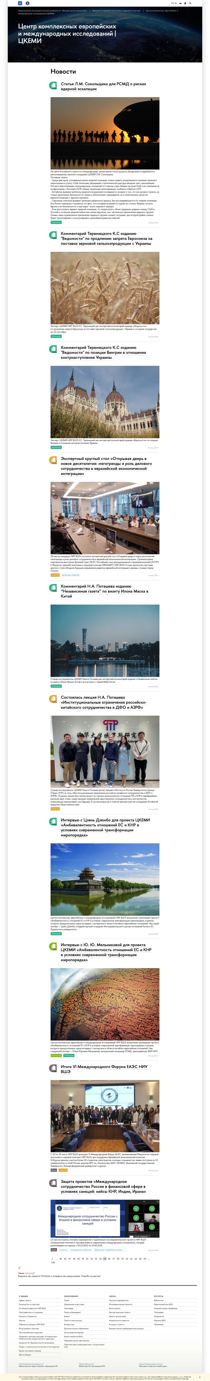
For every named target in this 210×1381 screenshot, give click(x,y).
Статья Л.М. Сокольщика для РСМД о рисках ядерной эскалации (103, 86)
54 (100, 1258)
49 (78, 1258)
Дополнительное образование (76, 1328)
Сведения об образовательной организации (36, 1343)
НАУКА (112, 1296)
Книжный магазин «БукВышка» (165, 1308)
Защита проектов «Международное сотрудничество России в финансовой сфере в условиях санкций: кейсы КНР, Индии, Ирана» (103, 1186)
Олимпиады (68, 1308)
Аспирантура (69, 1324)
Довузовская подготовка (74, 1304)
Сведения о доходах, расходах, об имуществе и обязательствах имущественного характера (38, 1337)
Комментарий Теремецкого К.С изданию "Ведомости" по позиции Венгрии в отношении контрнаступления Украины (103, 352)
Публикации (158, 1324)
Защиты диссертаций (117, 1316)
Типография (158, 1312)
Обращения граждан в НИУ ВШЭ (32, 1324)
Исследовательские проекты (120, 1304)
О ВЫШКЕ (23, 1296)
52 (92, 1258)
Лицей (66, 1300)
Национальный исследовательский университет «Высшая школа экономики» (53, 10)
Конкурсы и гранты (116, 1324)
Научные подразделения (118, 1300)
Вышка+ (67, 1316)
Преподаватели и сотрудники (31, 1312)
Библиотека (158, 1300)
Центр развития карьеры (74, 1332)
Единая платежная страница (30, 1351)
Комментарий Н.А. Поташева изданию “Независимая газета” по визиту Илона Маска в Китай (104, 591)
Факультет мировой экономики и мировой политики (116, 10)
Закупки (22, 1320)
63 (140, 1258)
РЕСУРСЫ (158, 1296)
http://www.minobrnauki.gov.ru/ (31, 1364)
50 (83, 1258)
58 (118, 1258)
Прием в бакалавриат (72, 1312)
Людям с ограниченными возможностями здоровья (39, 1347)
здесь (145, 1377)
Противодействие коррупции (31, 1332)
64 (145, 1258)
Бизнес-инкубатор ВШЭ (73, 1336)
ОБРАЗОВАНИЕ (71, 1296)
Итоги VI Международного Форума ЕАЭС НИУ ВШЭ (104, 1069)
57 (114, 1258)
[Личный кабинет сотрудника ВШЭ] (185, 3)
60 (127, 1258)
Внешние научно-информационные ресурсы (126, 1328)
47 (70, 1258)
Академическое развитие (119, 1320)
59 (122, 1258)
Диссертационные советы (119, 1312)
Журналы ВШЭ (160, 1320)
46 (65, 1258)
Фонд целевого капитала (29, 1328)
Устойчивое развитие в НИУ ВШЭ (32, 1308)
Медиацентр (159, 1316)
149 (53, 1262)
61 (131, 1258)
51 (87, 1258)
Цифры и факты (25, 1300)
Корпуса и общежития (28, 1316)
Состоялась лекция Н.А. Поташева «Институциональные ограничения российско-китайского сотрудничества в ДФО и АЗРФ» (104, 702)
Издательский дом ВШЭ (163, 1304)
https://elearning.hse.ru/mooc (151, 1364)
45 (61, 1258)
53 (96, 1258)
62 (136, 1258)
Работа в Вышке (25, 1355)
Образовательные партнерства (76, 1340)
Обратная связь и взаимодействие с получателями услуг (84, 1345)
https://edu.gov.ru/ (86, 1364)
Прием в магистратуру (73, 1320)
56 (109, 1258)
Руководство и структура (29, 1304)
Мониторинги (114, 1308)
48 (74, 1258)
